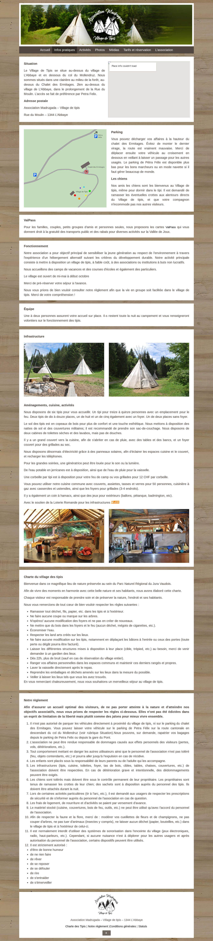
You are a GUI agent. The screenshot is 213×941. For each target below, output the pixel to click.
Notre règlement (98, 926)
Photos (100, 50)
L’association (164, 50)
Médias (114, 50)
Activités (85, 50)
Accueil (45, 50)
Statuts (142, 926)
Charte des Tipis (75, 926)
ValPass (171, 227)
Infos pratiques (64, 50)
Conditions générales (123, 926)
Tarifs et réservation (137, 50)
